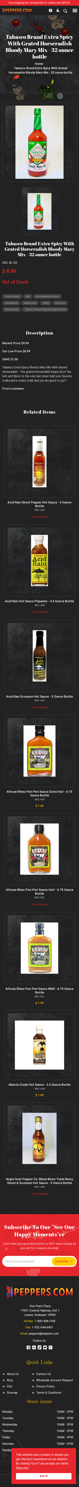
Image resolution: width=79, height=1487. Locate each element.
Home (39, 64)
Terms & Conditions (48, 1392)
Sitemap (12, 1392)
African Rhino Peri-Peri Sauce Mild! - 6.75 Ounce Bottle (39, 990)
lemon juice (30, 303)
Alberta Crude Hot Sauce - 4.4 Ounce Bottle (39, 1084)
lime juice (60, 303)
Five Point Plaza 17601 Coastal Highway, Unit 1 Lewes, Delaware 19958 (40, 1310)
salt (28, 296)
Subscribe (61, 1261)
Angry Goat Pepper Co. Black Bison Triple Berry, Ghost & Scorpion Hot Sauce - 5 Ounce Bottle (39, 1181)
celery (46, 303)
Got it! (44, 1476)
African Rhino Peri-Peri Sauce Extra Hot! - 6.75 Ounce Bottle (39, 793)
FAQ (9, 1386)
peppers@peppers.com (44, 1333)
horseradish (11, 303)
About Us (13, 1374)
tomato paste (12, 296)
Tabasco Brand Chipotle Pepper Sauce (45, 309)
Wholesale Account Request (54, 1380)
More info (22, 1468)
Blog (10, 1380)
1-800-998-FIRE (45, 1321)
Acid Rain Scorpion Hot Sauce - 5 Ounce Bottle (39, 696)
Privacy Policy (45, 1386)
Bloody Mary (11, 309)
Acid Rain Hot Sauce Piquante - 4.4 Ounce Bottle (39, 601)
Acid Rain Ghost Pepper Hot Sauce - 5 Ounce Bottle (39, 504)
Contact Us (43, 1374)
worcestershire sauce (47, 296)
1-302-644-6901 (42, 1327)
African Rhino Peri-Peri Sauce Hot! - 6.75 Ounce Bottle (39, 891)
